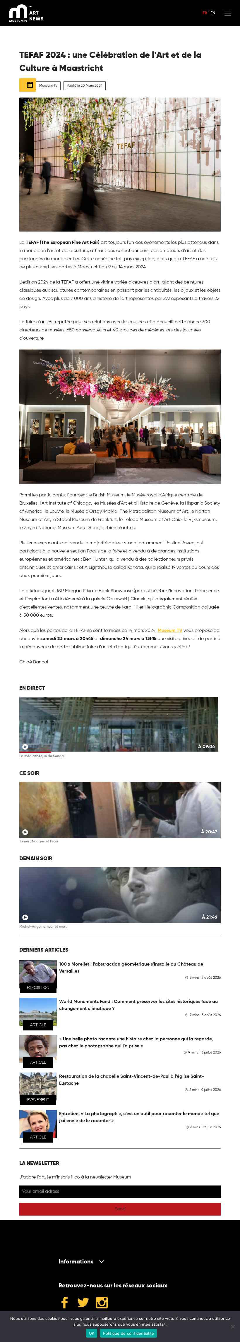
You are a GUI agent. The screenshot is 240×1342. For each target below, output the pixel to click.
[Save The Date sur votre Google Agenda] (27, 85)
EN (212, 13)
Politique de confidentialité (128, 1333)
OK (92, 1333)
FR (205, 13)
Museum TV (170, 630)
